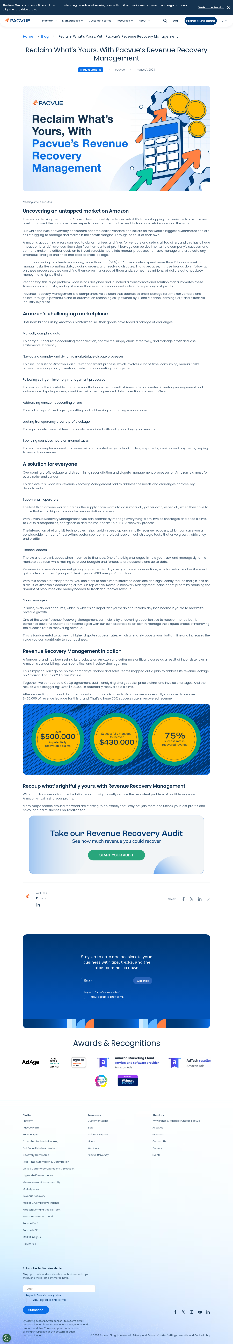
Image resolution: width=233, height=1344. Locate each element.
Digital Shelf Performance (38, 1175)
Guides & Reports (98, 1134)
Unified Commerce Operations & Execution (49, 1168)
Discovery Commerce (36, 1155)
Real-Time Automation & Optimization (46, 1162)
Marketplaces (31, 1189)
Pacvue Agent (31, 1134)
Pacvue (120, 70)
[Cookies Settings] (6, 1338)
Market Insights (32, 1237)
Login (176, 21)
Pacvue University (98, 1155)
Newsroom (158, 1134)
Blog (45, 36)
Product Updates (90, 69)
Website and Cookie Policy (194, 1335)
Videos (92, 1141)
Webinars (93, 1148)
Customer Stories (100, 20)
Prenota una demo (200, 21)
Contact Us (159, 1141)
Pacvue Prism (31, 1127)
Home (28, 36)
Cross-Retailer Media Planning (40, 1141)
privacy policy (112, 992)
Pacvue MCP (30, 1230)
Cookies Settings (167, 1335)
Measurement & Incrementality (42, 1182)
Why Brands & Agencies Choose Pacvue (176, 1121)
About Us (157, 1127)
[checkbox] (116, 997)
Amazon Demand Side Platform (42, 1209)
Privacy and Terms (144, 1335)
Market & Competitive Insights (41, 1203)
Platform (28, 1121)
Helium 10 (28, 1244)
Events (156, 1155)
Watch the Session (211, 7)
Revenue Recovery (34, 1196)
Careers (157, 1148)
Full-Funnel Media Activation (39, 1148)
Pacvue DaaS (31, 1223)
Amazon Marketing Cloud (38, 1216)
